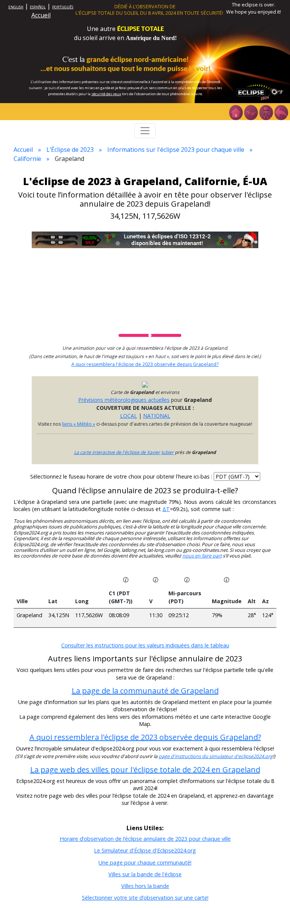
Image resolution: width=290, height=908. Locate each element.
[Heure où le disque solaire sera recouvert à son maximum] (187, 579)
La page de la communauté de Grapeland (145, 691)
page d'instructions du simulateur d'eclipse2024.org (216, 756)
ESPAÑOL (38, 7)
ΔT (166, 509)
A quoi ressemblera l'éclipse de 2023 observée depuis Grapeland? (145, 364)
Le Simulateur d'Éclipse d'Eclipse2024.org (145, 850)
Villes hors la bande (145, 885)
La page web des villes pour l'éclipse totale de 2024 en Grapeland (145, 769)
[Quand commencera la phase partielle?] (125, 579)
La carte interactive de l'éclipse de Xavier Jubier (124, 452)
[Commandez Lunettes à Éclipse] (145, 239)
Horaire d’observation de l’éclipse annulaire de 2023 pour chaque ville (145, 838)
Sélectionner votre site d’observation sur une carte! (145, 897)
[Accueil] (235, 111)
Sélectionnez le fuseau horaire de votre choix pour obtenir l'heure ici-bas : (122, 476)
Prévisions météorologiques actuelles (124, 399)
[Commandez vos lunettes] (251, 111)
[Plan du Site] (266, 111)
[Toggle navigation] (145, 130)
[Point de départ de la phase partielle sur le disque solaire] (155, 579)
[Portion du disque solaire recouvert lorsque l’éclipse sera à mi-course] (226, 579)
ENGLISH (15, 7)
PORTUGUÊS (62, 7)
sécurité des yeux (106, 93)
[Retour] (281, 111)
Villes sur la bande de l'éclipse (145, 874)
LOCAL (128, 415)
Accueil (41, 15)
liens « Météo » (78, 424)
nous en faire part (202, 556)
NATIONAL (156, 415)
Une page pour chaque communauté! (145, 862)
